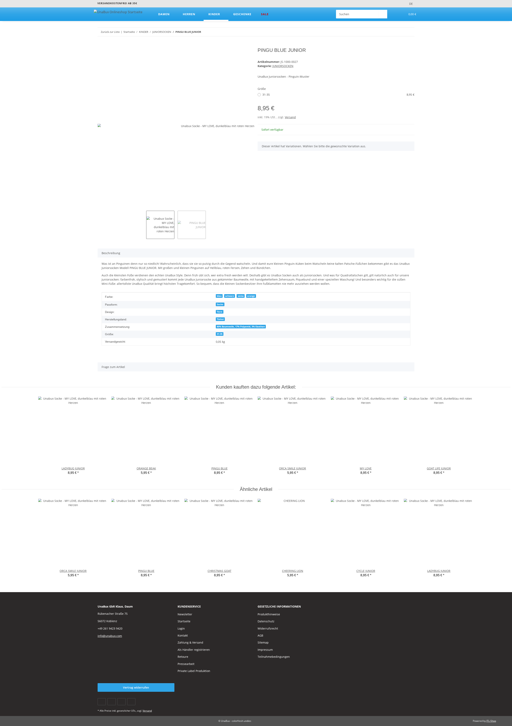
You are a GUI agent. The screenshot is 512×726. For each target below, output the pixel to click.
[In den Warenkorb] (101, 45)
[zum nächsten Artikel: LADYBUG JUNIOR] (410, 32)
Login (181, 628)
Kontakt (183, 635)
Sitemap (263, 642)
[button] (394, 14)
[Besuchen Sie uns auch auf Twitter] (111, 701)
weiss (241, 296)
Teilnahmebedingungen (274, 657)
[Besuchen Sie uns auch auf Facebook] (102, 701)
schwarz (229, 296)
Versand (290, 117)
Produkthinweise (269, 614)
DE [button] (411, 4)
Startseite (184, 621)
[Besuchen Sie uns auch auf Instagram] (131, 701)
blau (219, 296)
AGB (260, 635)
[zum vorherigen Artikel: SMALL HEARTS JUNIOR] (401, 32)
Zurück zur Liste (110, 32)
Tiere (219, 311)
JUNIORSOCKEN (282, 66)
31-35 (338, 94)
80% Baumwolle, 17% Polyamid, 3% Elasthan (241, 326)
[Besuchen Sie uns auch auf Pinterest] (121, 701)
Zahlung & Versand (190, 642)
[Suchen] (383, 14)
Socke (220, 304)
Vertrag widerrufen (136, 687)
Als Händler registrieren (194, 650)
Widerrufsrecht (268, 628)
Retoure (183, 657)
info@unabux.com (110, 636)
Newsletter (185, 614)
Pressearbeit (186, 664)
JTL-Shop (491, 721)
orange (251, 296)
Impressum (265, 650)
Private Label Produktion (194, 671)
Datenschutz (266, 621)
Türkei (220, 319)
